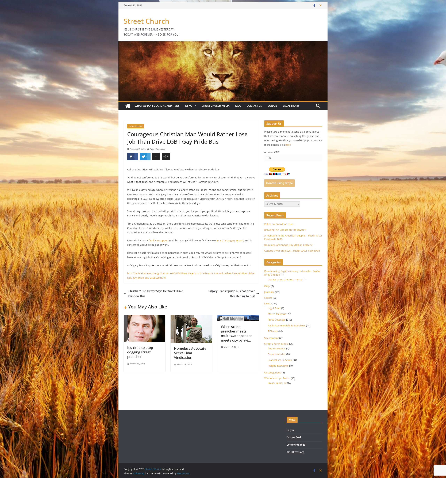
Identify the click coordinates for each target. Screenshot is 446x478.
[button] (194, 105)
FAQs (238, 105)
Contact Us (254, 105)
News (188, 105)
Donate (272, 105)
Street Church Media (215, 105)
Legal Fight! (291, 105)
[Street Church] (128, 106)
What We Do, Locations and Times (157, 105)
